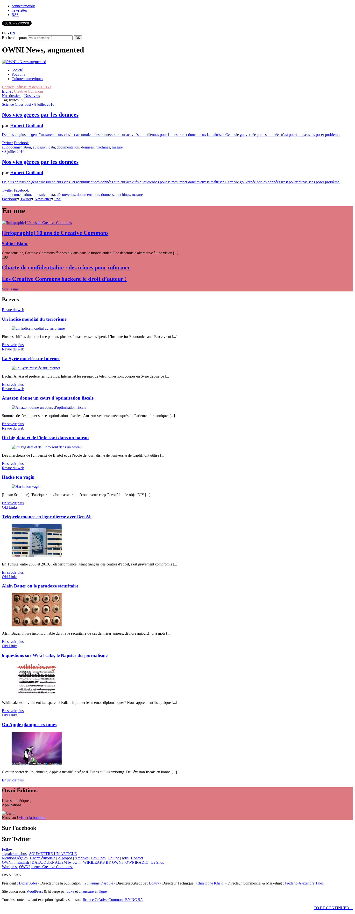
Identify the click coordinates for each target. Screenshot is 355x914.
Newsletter (43, 199)
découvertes (66, 195)
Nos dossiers (11, 96)
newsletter (19, 10)
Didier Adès (28, 883)
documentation (68, 147)
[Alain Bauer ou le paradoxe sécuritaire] (37, 625)
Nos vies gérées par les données (40, 114)
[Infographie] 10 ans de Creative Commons (55, 233)
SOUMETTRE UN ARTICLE (53, 854)
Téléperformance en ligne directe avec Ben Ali (47, 516)
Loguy (154, 883)
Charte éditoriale (42, 858)
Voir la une (10, 289)
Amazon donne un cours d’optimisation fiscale (47, 398)
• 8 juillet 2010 (43, 104)
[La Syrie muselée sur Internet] (36, 368)
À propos (65, 858)
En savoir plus (13, 345)
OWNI (24, 867)
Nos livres (32, 96)
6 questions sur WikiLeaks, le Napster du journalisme (54, 655)
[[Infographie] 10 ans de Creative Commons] (37, 223)
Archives (81, 858)
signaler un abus (14, 854)
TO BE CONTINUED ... (333, 908)
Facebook (21, 143)
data (52, 147)
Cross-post (23, 104)
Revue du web (13, 310)
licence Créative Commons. (52, 867)
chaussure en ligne (93, 891)
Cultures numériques (27, 79)
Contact (137, 858)
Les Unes (98, 858)
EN (12, 33)
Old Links (9, 507)
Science (8, 104)
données (87, 147)
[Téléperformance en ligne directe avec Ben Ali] (37, 556)
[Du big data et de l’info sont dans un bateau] (47, 447)
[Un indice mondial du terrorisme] (38, 328)
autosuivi (40, 147)
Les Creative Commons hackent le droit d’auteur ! (64, 279)
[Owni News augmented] (24, 62)
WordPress (35, 891)
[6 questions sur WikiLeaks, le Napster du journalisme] (37, 694)
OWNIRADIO (137, 862)
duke (70, 891)
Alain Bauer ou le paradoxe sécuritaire (40, 585)
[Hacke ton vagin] (26, 486)
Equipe (113, 858)
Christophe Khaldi (210, 883)
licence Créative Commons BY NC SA (113, 900)
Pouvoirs (18, 74)
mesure (117, 147)
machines (103, 147)
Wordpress (10, 867)
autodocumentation (16, 147)
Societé (17, 70)
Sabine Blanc (15, 243)
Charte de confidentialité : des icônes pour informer (66, 267)
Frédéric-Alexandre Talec (304, 883)
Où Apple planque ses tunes (29, 724)
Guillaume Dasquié (98, 883)
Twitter (7, 143)
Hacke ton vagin (18, 477)
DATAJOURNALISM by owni (56, 862)
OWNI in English (15, 862)
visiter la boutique (32, 818)
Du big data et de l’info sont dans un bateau (45, 437)
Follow (7, 849)
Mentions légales (15, 858)
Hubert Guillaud (26, 125)
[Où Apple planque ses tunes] (37, 764)
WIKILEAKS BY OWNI (103, 862)
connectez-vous (23, 6)
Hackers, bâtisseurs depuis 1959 (26, 87)
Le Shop (157, 862)
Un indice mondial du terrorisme (34, 319)
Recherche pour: (14, 38)
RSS (15, 15)
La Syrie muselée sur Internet (31, 358)
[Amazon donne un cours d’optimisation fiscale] (49, 407)
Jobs (125, 858)
